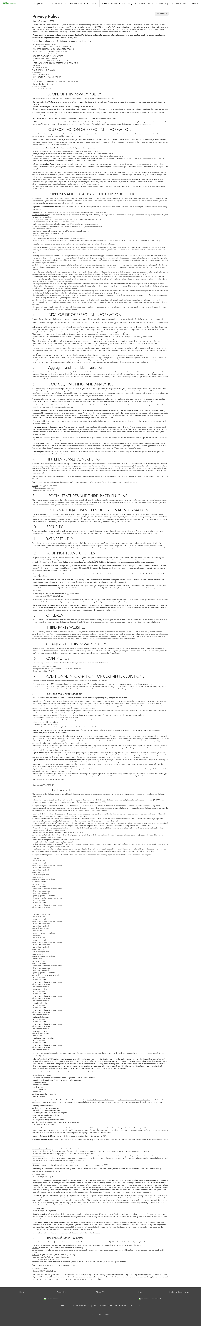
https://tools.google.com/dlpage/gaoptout (125, 448)
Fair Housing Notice (129, 1306)
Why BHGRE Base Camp (158, 3)
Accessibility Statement (105, 1306)
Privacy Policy (83, 1306)
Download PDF (162, 14)
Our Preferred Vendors (180, 3)
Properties (39, 4)
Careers (105, 4)
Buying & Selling (55, 4)
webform (44, 783)
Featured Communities (75, 4)
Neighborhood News (137, 3)
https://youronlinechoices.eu (45, 488)
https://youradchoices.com (45, 490)
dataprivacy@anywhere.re (69, 594)
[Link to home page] (10, 3)
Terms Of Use (67, 1306)
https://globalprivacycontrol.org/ (137, 1202)
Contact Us (93, 4)
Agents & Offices (118, 3)
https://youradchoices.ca (48, 486)
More (195, 4)
